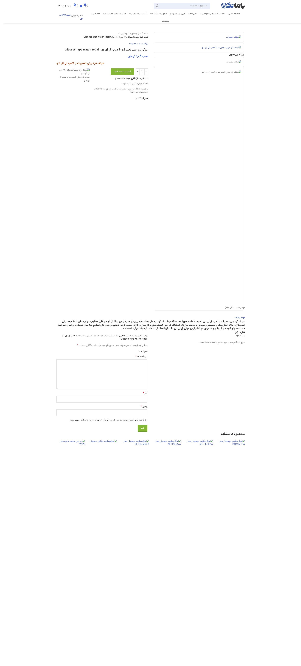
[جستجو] (157, 6)
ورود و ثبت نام (64, 5)
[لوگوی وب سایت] (233, 5)
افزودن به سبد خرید (122, 71)
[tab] (241, 307)
